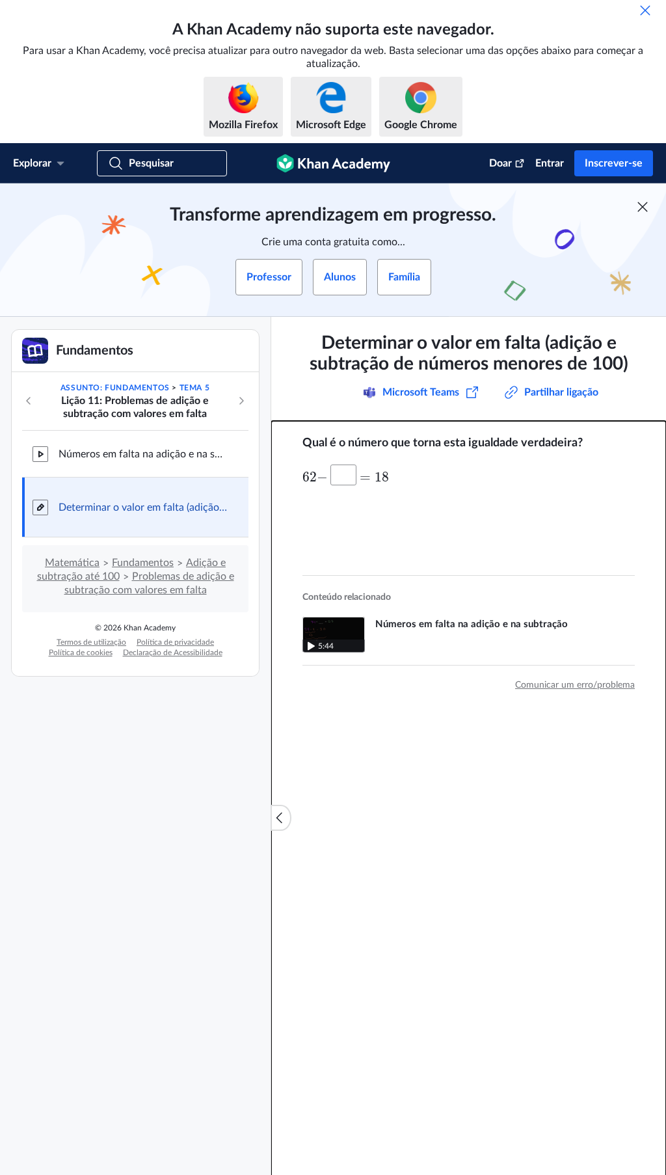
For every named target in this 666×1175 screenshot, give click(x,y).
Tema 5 (195, 388)
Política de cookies (81, 652)
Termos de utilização (91, 642)
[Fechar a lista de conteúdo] (281, 818)
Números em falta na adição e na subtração (143, 454)
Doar (500, 163)
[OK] (645, 10)
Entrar (549, 163)
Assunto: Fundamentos (115, 388)
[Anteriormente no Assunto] (28, 401)
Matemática (72, 563)
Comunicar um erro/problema (575, 685)
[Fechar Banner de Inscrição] (643, 207)
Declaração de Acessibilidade (172, 652)
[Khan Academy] (333, 163)
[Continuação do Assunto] (241, 401)
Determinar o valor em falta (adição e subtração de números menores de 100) (143, 507)
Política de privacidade (175, 642)
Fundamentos (143, 563)
